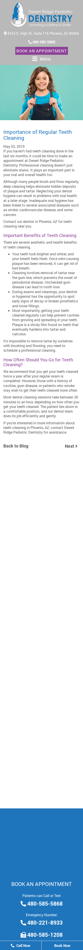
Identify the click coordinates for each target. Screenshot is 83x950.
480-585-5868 (43, 42)
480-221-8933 (45, 922)
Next (70, 446)
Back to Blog (15, 446)
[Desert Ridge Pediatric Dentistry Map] (41, 841)
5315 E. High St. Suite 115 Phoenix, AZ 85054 (43, 33)
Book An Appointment (41, 50)
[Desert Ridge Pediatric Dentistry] (42, 14)
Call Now (22, 945)
